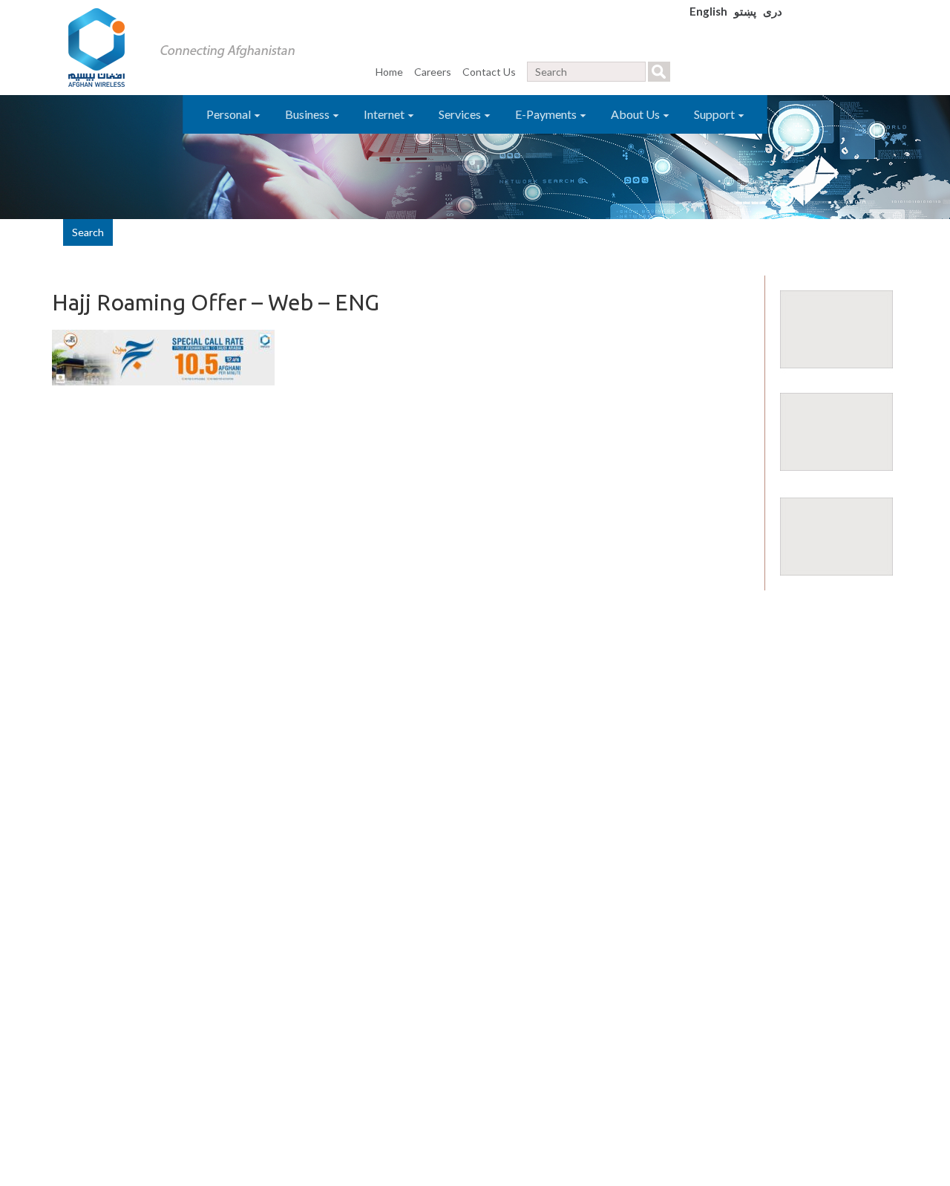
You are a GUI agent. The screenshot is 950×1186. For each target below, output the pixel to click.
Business (308, 114)
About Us (636, 114)
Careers (432, 71)
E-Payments (547, 114)
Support (715, 114)
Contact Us (489, 71)
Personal (229, 114)
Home (389, 71)
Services (461, 114)
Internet (385, 114)
